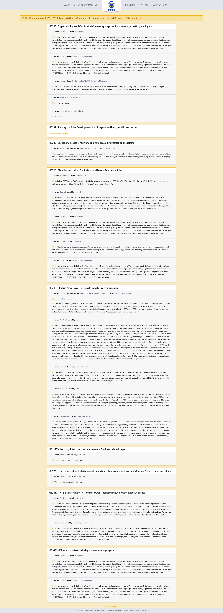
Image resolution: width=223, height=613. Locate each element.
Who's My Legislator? (154, 5)
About (68, 5)
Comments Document (63, 299)
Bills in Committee (86, 5)
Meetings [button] (131, 5)
